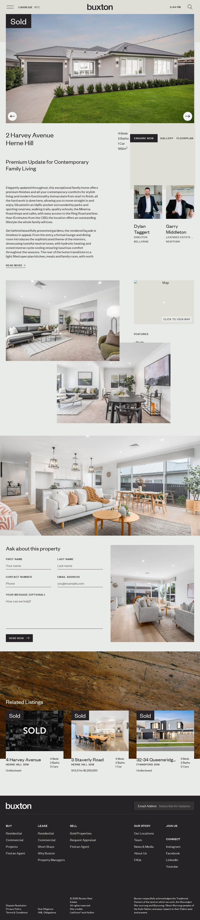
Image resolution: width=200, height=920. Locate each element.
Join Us (172, 826)
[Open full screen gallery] (100, 68)
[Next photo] (187, 116)
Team (138, 840)
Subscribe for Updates (174, 806)
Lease (42, 826)
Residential (14, 833)
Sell (73, 826)
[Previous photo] (12, 116)
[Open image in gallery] (114, 383)
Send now (16, 638)
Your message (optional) (25, 594)
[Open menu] (10, 7)
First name (14, 559)
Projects (12, 846)
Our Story (142, 826)
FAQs (137, 860)
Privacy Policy (13, 909)
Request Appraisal (83, 840)
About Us (140, 853)
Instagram (173, 846)
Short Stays (46, 846)
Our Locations (144, 833)
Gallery (166, 138)
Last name (65, 559)
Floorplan (185, 138)
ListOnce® (75, 912)
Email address (68, 577)
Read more (14, 265)
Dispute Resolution (16, 905)
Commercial (14, 840)
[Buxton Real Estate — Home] (100, 7)
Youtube (172, 866)
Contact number (19, 577)
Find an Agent (15, 853)
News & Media (144, 846)
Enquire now (144, 138)
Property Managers (51, 860)
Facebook (173, 853)
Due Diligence (45, 909)
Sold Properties (81, 833)
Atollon (90, 912)
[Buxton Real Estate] (20, 806)
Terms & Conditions (17, 912)
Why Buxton (46, 853)
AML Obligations (47, 912)
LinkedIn (172, 860)
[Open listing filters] (190, 7)
